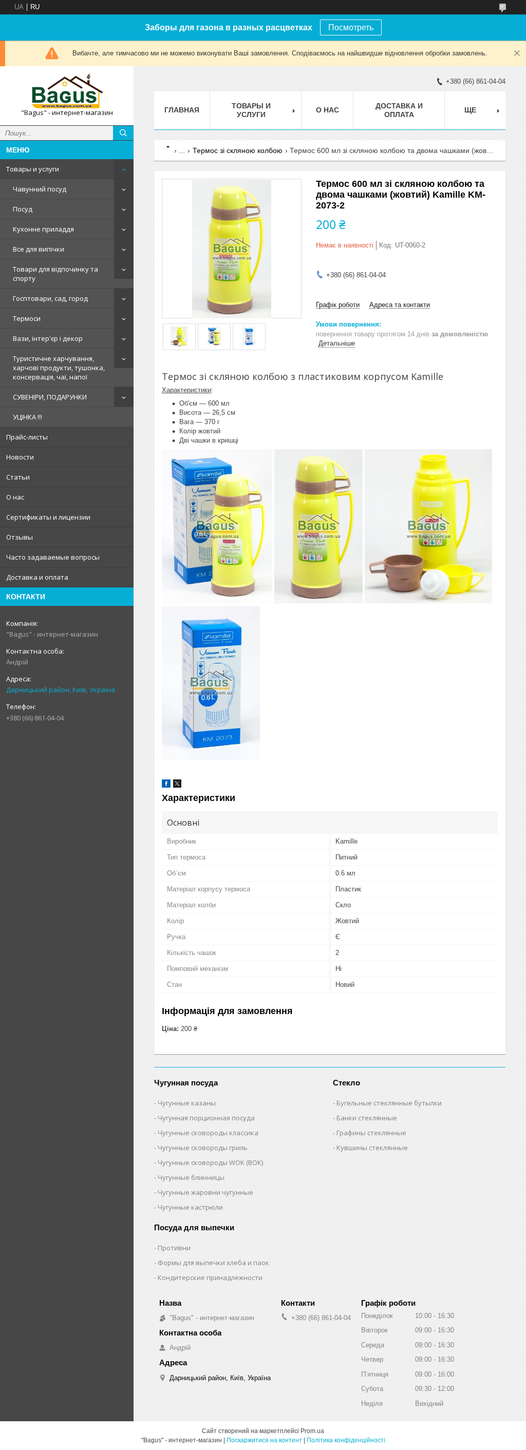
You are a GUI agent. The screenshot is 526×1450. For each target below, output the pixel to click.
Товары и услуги (32, 169)
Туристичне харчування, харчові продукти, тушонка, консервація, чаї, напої (59, 367)
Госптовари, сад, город (50, 298)
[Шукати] (123, 133)
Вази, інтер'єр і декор (48, 338)
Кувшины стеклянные (372, 1147)
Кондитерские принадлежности (210, 1277)
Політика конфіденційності (346, 1440)
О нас (15, 497)
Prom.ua (312, 1431)
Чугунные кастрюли (190, 1207)
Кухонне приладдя (43, 229)
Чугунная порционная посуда (206, 1117)
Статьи (18, 477)
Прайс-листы (27, 437)
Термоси (27, 318)
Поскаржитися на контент (264, 1440)
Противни (174, 1247)
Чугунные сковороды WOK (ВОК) (210, 1162)
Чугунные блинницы (191, 1177)
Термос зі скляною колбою (238, 150)
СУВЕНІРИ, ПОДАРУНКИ (50, 397)
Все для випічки (38, 249)
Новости (20, 457)
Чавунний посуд (39, 189)
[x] (177, 785)
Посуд (22, 209)
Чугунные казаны (187, 1103)
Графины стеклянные (371, 1132)
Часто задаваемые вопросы (53, 557)
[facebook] (166, 785)
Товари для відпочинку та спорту (55, 273)
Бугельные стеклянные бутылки (389, 1103)
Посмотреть (350, 27)
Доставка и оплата (37, 577)
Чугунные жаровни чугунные (205, 1192)
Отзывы (19, 537)
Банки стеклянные (366, 1117)
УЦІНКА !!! (27, 417)
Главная (181, 110)
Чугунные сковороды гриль (203, 1147)
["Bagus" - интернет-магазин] (67, 91)
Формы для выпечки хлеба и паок (213, 1262)
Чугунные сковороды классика (208, 1132)
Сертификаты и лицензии (48, 517)
